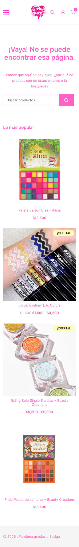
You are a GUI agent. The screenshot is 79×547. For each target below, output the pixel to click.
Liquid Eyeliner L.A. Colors (39, 305)
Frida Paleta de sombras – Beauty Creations (40, 499)
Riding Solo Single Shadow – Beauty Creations (39, 402)
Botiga (55, 536)
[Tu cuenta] (63, 12)
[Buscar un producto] (52, 12)
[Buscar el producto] (66, 100)
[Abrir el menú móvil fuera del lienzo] (6, 12)
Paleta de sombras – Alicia (40, 210)
